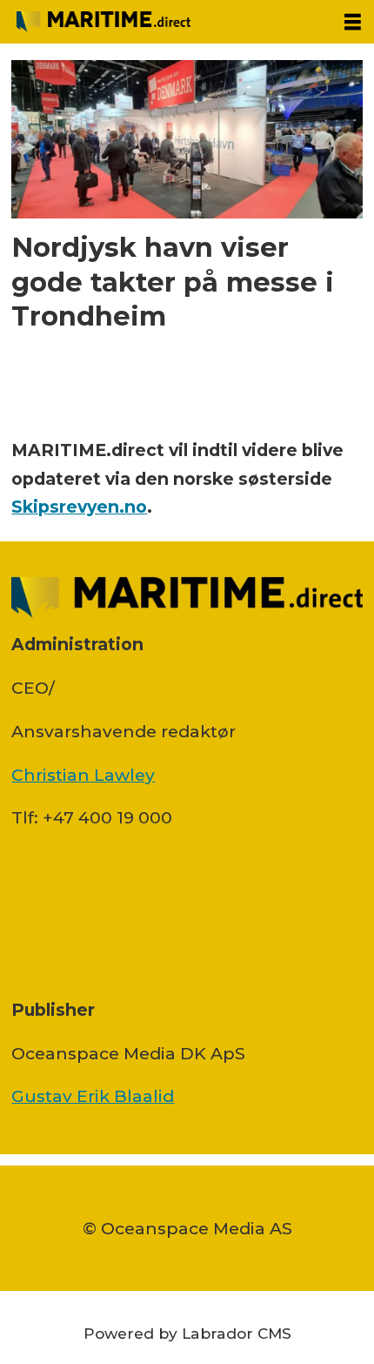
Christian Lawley (83, 774)
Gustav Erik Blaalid (92, 1095)
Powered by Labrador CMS (187, 1333)
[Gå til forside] (165, 22)
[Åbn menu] (352, 22)
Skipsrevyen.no (79, 506)
